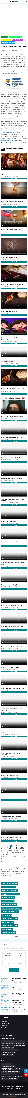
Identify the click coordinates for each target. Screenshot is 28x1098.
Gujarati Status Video (8, 1054)
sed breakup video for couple (9, 1078)
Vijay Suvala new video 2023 (9, 1076)
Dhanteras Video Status (9, 887)
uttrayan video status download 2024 (18, 994)
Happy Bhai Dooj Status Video (10, 894)
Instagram (13, 132)
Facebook (4, 132)
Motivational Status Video (9, 918)
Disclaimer (9, 1089)
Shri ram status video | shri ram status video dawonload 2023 (13, 1069)
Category (5, 949)
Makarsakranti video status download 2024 (18, 1008)
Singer (22, 949)
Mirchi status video (7, 922)
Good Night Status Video (8, 1052)
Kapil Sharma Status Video (9, 1074)
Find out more (12, 1096)
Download (14, 178)
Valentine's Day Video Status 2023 (16, 143)
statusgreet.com (6, 140)
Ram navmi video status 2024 (19, 979)
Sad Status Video (6, 1045)
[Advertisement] (14, 19)
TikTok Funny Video (7, 1040)
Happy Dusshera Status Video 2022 (11, 1071)
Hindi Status (4, 1021)
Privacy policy (20, 1086)
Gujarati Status (5, 1023)
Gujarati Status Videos (8, 932)
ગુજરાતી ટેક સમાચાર (6, 40)
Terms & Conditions (8, 1086)
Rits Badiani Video (6, 1064)
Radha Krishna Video (19, 1040)
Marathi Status (5, 1030)
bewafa (20, 1076)
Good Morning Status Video (9, 1050)
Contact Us (18, 1089)
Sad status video (7, 915)
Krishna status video (8, 901)
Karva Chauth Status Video (10, 883)
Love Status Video (7, 929)
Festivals (14, 949)
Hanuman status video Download (11, 908)
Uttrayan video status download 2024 (18, 1001)
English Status (4, 1025)
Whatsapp (24, 131)
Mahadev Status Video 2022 (10, 911)
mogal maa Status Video (9, 904)
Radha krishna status (8, 897)
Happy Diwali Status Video (9, 890)
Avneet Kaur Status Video (8, 1066)
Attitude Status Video (19, 1045)
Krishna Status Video (7, 1043)
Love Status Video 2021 (8, 1047)
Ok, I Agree (21, 1096)
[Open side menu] (1, 1)
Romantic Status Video (8, 1038)
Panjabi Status (5, 1028)
